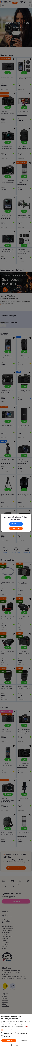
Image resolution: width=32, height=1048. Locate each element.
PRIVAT (14, 528)
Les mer (26, 1026)
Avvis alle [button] (24, 1040)
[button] (16, 1045)
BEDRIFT (13, 524)
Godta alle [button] (8, 1040)
